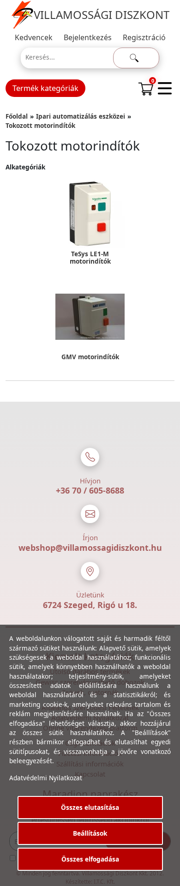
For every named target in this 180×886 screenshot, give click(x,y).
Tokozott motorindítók (40, 125)
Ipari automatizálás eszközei (80, 116)
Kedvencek (34, 37)
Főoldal (17, 116)
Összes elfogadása (90, 859)
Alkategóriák (25, 167)
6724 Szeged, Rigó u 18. (90, 604)
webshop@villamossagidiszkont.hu (90, 547)
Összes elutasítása (90, 807)
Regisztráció (144, 37)
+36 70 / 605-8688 (90, 490)
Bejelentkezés (88, 37)
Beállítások (90, 833)
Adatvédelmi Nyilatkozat (45, 777)
